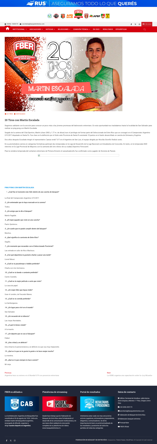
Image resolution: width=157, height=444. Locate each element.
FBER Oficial (124, 427)
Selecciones (63, 29)
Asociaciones (35, 29)
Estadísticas (121, 29)
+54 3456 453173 (125, 407)
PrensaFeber (124, 423)
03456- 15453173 (12, 24)
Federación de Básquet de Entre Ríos (132, 415)
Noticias (49, 29)
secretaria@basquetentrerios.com (33, 24)
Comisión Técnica (80, 29)
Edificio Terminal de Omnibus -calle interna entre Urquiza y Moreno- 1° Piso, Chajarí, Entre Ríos (134, 400)
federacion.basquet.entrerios (129, 419)
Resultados (108, 29)
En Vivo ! (96, 29)
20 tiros (10, 114)
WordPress (129, 440)
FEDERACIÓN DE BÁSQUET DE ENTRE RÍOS (91, 440)
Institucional (19, 29)
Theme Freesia (120, 440)
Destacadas (20, 114)
